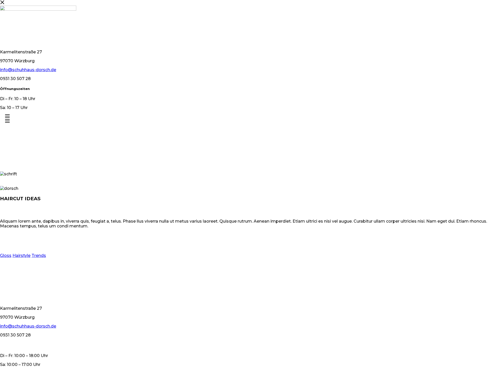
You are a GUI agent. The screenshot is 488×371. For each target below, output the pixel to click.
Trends (39, 255)
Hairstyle (21, 255)
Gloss (5, 255)
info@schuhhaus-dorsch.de (28, 69)
